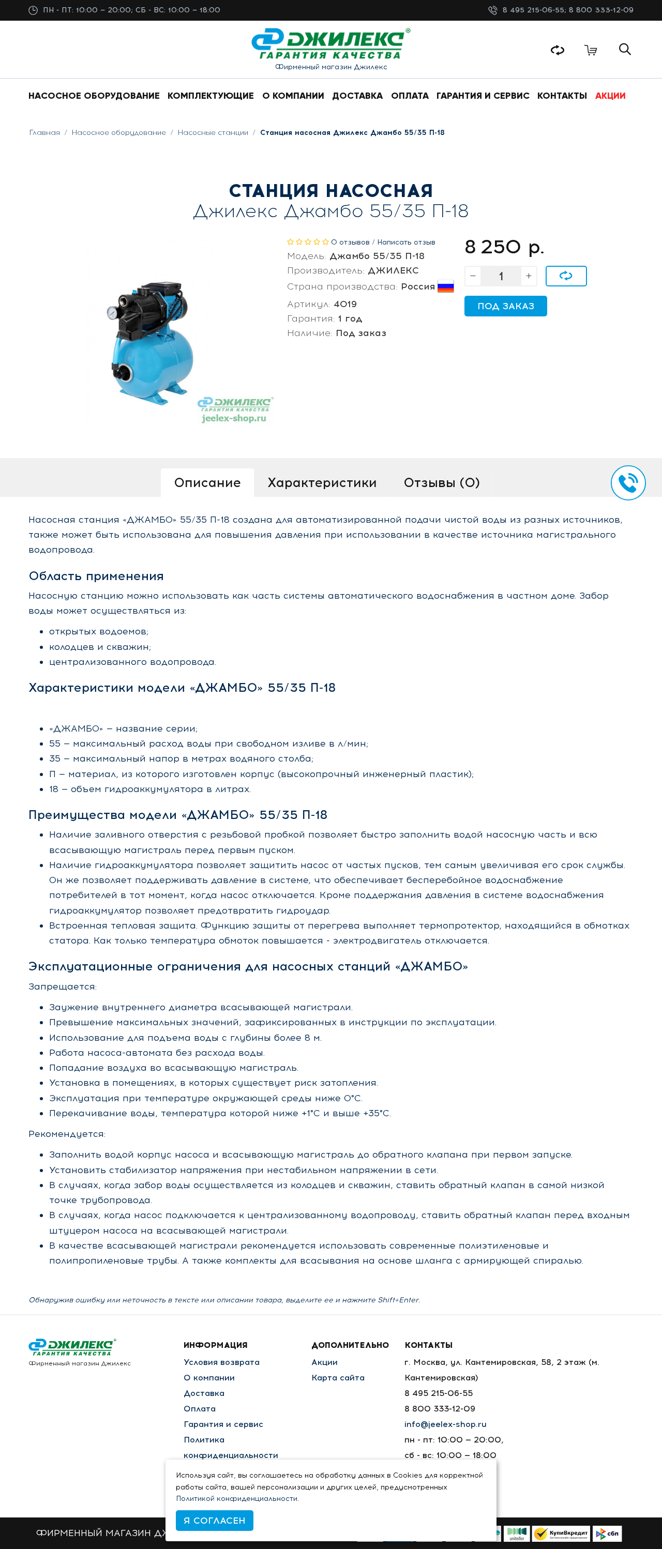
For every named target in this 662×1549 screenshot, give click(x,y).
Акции (324, 1362)
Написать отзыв (406, 242)
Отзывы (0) (441, 482)
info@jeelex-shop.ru (445, 1424)
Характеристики (322, 482)
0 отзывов (350, 242)
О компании (209, 1378)
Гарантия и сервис (223, 1424)
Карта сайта (338, 1378)
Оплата (200, 1409)
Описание (207, 482)
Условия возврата (222, 1362)
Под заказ (505, 306)
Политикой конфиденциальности (236, 1498)
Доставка (204, 1393)
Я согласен (215, 1520)
